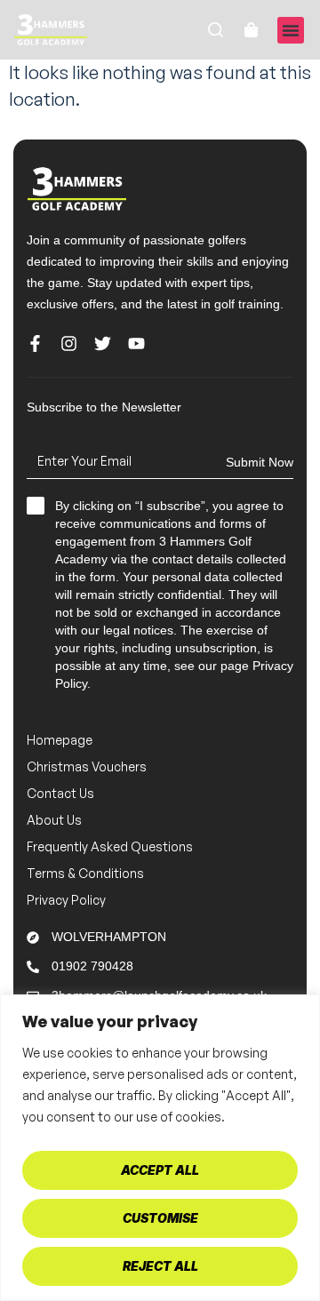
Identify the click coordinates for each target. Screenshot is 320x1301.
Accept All (160, 1169)
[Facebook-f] (35, 343)
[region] (160, 1147)
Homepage (59, 739)
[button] (290, 30)
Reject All (160, 1265)
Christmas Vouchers (87, 766)
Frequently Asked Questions (110, 846)
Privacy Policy (66, 899)
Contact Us (60, 793)
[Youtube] (136, 343)
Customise (160, 1217)
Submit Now (259, 462)
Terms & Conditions (85, 873)
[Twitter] (102, 343)
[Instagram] (68, 343)
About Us (54, 819)
